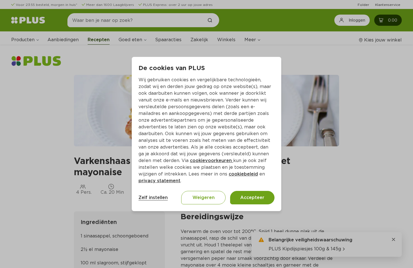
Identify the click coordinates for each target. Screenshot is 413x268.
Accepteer (252, 197)
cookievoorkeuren (211, 160)
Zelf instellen (153, 197)
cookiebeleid (243, 174)
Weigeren (203, 197)
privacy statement (159, 180)
